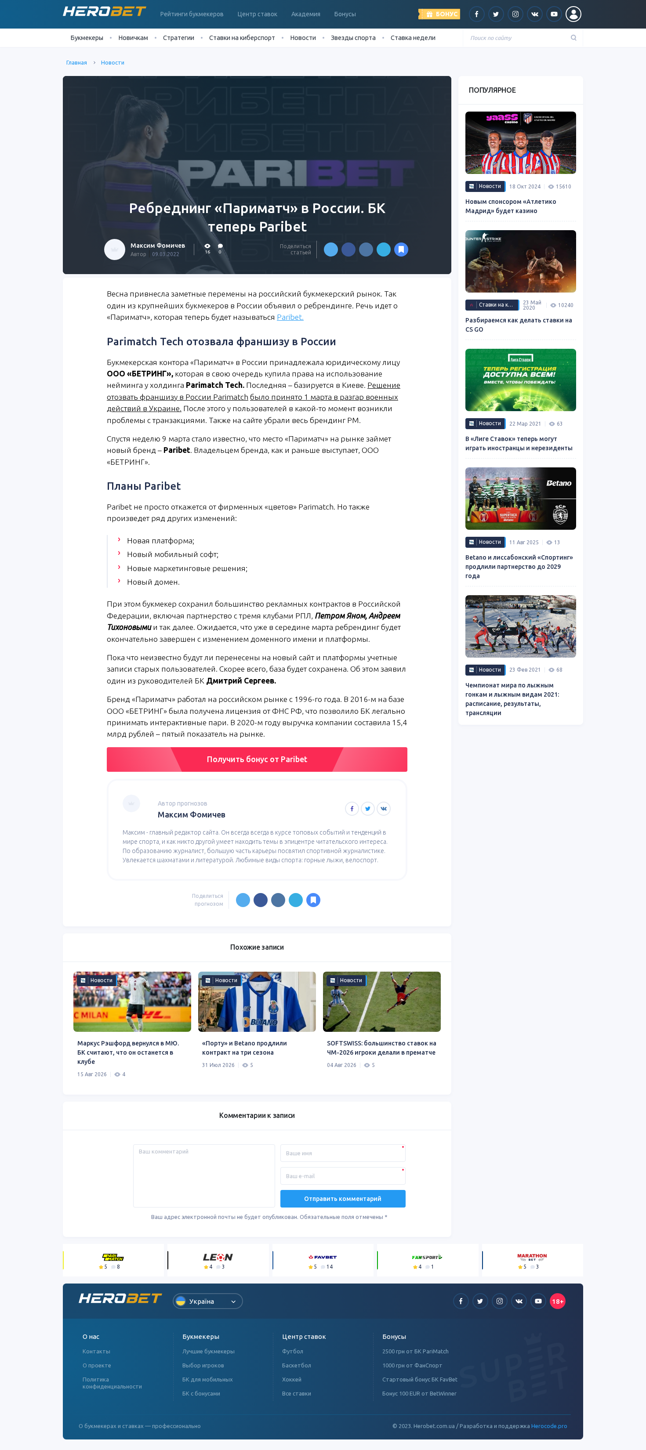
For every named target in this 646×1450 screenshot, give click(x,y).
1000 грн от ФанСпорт (412, 1365)
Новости (303, 37)
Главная (76, 62)
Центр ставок (257, 14)
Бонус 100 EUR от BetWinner (419, 1393)
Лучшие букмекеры (208, 1351)
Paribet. (290, 317)
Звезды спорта (353, 37)
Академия (305, 14)
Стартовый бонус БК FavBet (419, 1379)
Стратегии (178, 37)
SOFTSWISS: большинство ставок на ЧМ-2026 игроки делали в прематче (381, 1048)
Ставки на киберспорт (242, 37)
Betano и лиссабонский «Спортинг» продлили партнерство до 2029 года (519, 566)
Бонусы (345, 14)
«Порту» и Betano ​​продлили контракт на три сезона (244, 1048)
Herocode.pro (549, 1426)
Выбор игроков (203, 1365)
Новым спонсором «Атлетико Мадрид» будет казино (510, 206)
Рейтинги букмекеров (192, 14)
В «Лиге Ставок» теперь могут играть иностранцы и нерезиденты (519, 443)
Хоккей (291, 1379)
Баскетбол (296, 1365)
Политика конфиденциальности (112, 1382)
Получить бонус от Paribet (257, 759)
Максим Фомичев (158, 245)
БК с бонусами (201, 1393)
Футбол (292, 1351)
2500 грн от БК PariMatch (415, 1351)
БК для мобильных (207, 1379)
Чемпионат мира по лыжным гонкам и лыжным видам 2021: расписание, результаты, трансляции (512, 699)
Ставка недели (413, 37)
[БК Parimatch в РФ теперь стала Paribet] (401, 249)
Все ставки (296, 1393)
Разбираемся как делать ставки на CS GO (518, 325)
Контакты (96, 1351)
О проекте (97, 1365)
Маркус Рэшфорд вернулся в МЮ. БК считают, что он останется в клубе (128, 1052)
